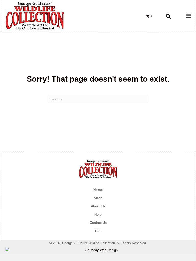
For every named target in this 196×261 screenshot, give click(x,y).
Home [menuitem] (98, 190)
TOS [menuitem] (98, 231)
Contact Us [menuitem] (98, 223)
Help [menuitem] (98, 214)
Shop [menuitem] (98, 198)
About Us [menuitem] (98, 206)
